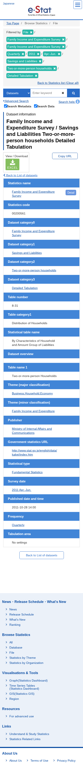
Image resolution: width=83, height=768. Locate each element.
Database (15, 647)
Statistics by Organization (26, 662)
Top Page (12, 23)
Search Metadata (19, 106)
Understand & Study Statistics (29, 733)
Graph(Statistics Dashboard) (28, 680)
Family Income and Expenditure (33, 411)
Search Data (45, 106)
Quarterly (18, 525)
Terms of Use (39, 760)
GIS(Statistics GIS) (21, 693)
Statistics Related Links (24, 739)
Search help (67, 102)
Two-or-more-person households (34, 270)
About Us (15, 760)
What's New (17, 619)
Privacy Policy (66, 760)
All (11, 642)
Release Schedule (21, 614)
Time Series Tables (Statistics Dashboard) (24, 687)
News (13, 609)
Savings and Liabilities (27, 253)
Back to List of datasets (21, 175)
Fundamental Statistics (27, 472)
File (11, 652)
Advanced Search (16, 100)
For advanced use (21, 716)
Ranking (14, 624)
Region (14, 698)
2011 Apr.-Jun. (21, 490)
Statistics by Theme (22, 657)
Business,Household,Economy (32, 393)
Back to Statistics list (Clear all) (58, 83)
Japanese (8, 3)
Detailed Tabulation (25, 288)
